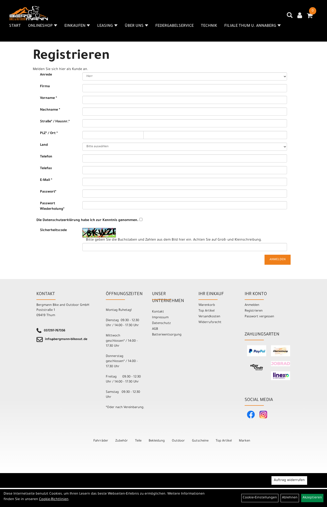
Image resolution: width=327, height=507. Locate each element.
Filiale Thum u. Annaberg (250, 26)
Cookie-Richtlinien (53, 500)
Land (44, 145)
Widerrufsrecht (209, 322)
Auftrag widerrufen (289, 480)
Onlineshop (40, 26)
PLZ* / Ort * (49, 133)
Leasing (105, 26)
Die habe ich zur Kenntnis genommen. (87, 220)
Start (15, 26)
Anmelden (252, 305)
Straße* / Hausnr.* (55, 122)
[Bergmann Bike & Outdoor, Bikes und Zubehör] (29, 13)
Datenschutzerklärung (61, 220)
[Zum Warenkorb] (310, 17)
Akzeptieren (312, 498)
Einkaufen (74, 26)
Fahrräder (100, 441)
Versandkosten (209, 316)
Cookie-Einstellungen (260, 498)
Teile (138, 441)
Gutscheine (200, 441)
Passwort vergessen (259, 316)
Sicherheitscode (53, 230)
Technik (209, 26)
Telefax (46, 169)
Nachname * (50, 110)
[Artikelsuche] (290, 17)
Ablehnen (290, 498)
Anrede (46, 75)
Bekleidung (157, 441)
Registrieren (254, 311)
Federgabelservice (174, 26)
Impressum (160, 317)
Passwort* (48, 192)
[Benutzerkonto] (299, 16)
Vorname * (48, 98)
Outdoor (178, 441)
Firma (45, 87)
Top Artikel (206, 311)
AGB (155, 329)
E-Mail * (46, 180)
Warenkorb (206, 305)
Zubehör (121, 441)
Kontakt (158, 312)
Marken (244, 441)
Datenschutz (161, 323)
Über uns (134, 26)
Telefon (46, 157)
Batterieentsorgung (166, 335)
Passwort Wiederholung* (52, 206)
